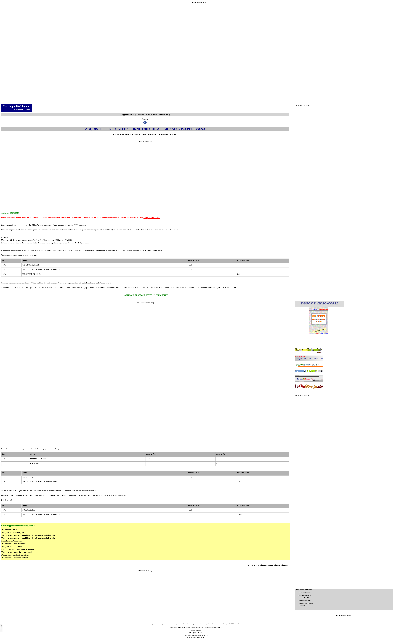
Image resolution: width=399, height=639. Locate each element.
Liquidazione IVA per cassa (12, 541)
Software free (163, 114)
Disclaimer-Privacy (195, 630)
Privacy (1, 628)
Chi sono (195, 634)
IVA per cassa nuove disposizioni (14, 532)
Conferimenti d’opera (305, 600)
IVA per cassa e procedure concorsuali (16, 552)
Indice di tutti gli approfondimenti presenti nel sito (268, 565)
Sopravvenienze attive (305, 595)
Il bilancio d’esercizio (305, 592)
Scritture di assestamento (306, 603)
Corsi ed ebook (151, 114)
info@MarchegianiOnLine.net (199, 635)
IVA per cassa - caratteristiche (13, 544)
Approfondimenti (128, 114)
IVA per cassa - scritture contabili (14, 558)
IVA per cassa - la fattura (11, 546)
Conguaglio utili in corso (305, 598)
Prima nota (302, 605)
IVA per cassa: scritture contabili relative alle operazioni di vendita (28, 535)
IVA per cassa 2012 (151, 217)
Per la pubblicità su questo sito (195, 637)
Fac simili (140, 114)
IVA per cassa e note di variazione (15, 555)
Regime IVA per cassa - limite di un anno (17, 549)
